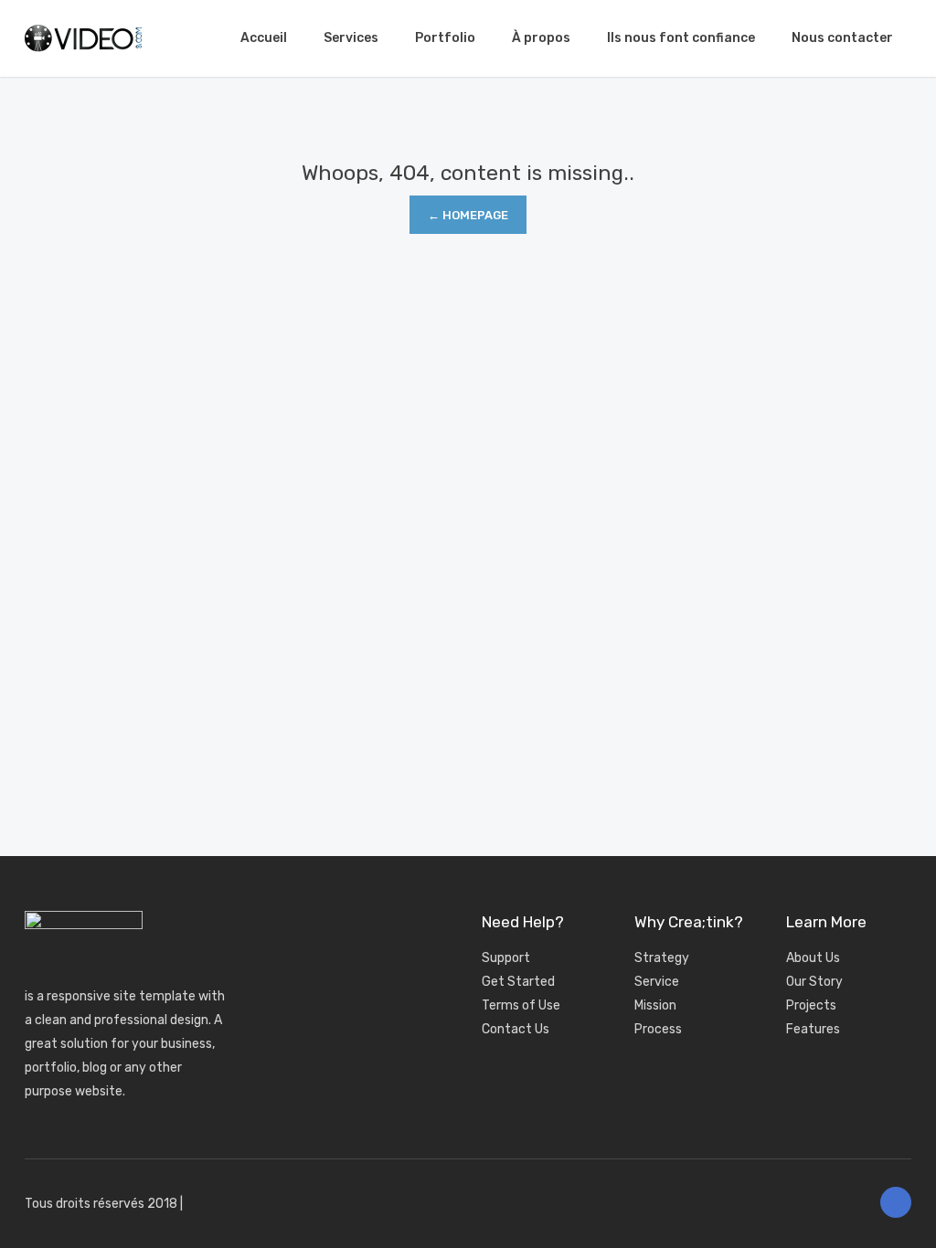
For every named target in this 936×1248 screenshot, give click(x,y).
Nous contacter (842, 38)
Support (506, 958)
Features (813, 1029)
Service (656, 981)
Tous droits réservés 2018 (101, 1203)
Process (658, 1029)
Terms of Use (521, 1005)
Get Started (518, 981)
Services (351, 38)
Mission (655, 1005)
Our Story (814, 981)
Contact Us (515, 1029)
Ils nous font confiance (681, 38)
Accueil (263, 38)
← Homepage (468, 215)
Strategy (661, 958)
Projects (811, 1005)
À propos (541, 38)
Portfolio (445, 38)
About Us (813, 958)
